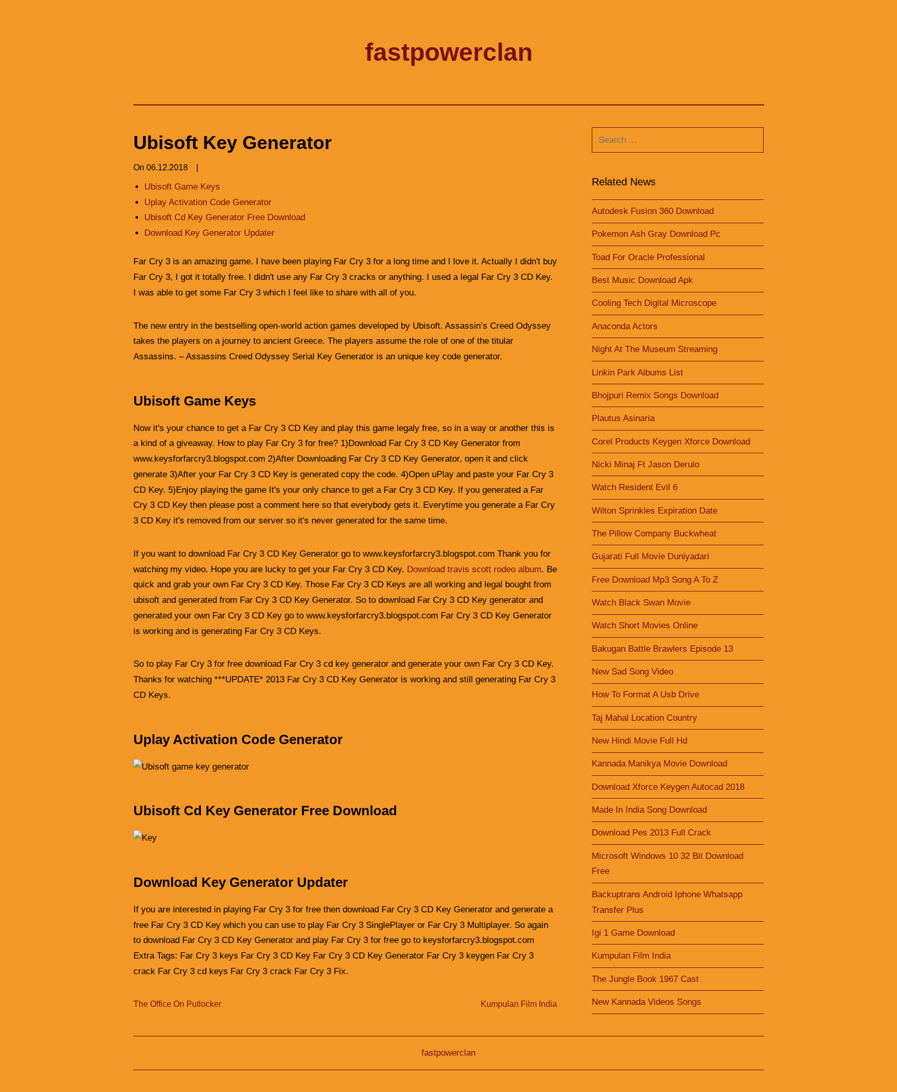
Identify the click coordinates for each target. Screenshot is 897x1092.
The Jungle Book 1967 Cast (645, 979)
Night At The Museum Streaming (654, 349)
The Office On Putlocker (177, 1004)
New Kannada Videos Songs (646, 1002)
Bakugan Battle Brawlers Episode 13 (662, 649)
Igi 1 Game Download (633, 933)
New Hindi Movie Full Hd (639, 741)
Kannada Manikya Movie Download (659, 764)
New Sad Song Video (632, 672)
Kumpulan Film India (519, 1004)
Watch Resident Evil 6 (634, 487)
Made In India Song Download (649, 810)
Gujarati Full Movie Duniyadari (650, 556)
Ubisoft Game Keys (182, 187)
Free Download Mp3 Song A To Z (655, 580)
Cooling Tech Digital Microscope (654, 303)
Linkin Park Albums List (637, 373)
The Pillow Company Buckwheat (654, 533)
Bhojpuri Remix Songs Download (655, 395)
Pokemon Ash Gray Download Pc (656, 234)
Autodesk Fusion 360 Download (653, 211)
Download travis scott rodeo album (474, 569)
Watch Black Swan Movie (641, 603)
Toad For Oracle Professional (648, 257)
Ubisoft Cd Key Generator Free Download (224, 217)
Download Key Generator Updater (209, 233)
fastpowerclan (449, 52)
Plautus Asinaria (623, 418)
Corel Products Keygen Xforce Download (671, 442)
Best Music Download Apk (642, 280)
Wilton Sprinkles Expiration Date (654, 511)
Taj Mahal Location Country (644, 718)
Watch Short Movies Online (645, 625)
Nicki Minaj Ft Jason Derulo (645, 464)
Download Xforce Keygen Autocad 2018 (668, 787)
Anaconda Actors (625, 326)
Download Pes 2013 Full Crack (651, 833)
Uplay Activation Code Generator (207, 202)
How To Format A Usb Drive (645, 694)
